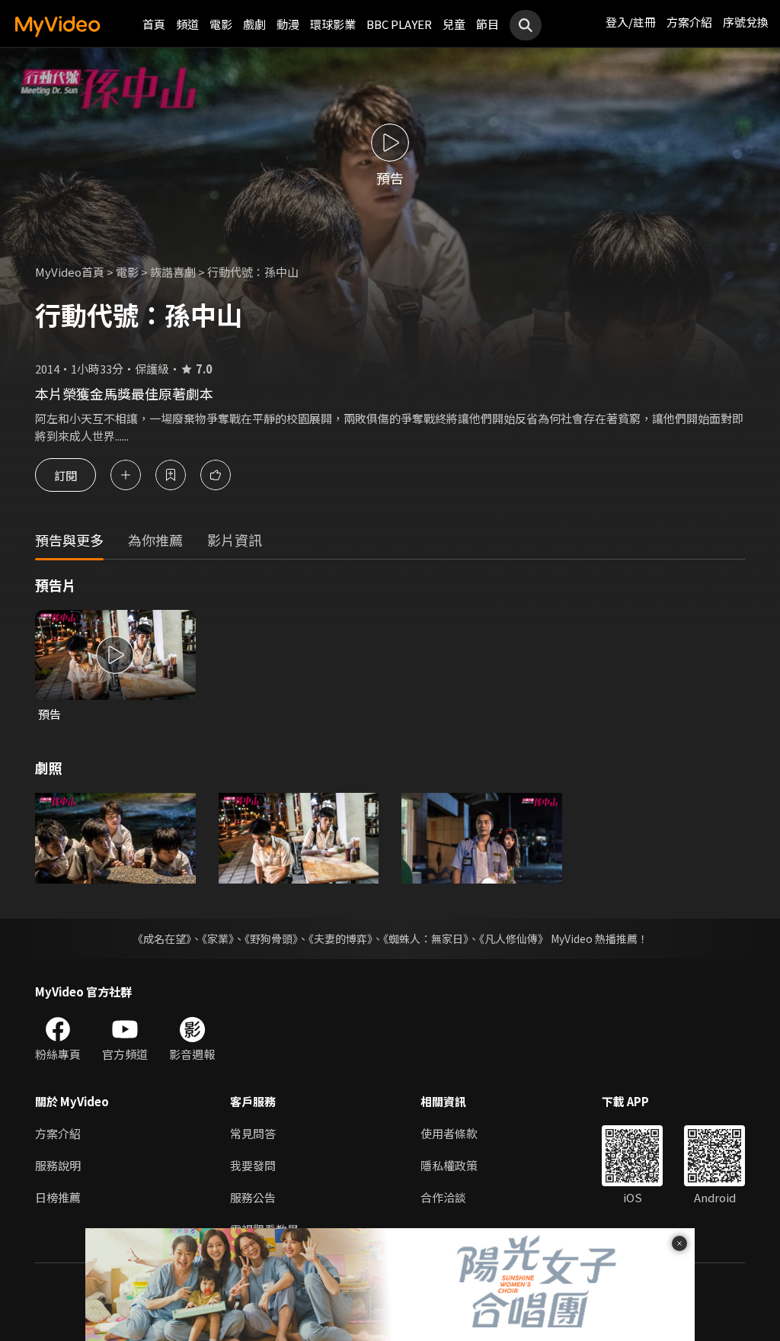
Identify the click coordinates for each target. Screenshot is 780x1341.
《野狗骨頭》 (271, 938)
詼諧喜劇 (173, 272)
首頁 (153, 24)
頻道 (187, 24)
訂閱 (65, 475)
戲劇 (254, 24)
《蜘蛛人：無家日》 (425, 938)
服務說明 (58, 1165)
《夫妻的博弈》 (340, 938)
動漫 (288, 24)
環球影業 (333, 24)
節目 (487, 24)
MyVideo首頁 (69, 272)
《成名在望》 (162, 938)
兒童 (454, 24)
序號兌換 (746, 22)
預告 (49, 714)
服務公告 (253, 1197)
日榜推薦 (58, 1197)
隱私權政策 (449, 1165)
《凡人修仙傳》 (513, 938)
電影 (220, 24)
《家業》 (218, 938)
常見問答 (253, 1133)
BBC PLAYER (399, 24)
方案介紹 (689, 22)
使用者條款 (449, 1133)
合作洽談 (443, 1197)
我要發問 (253, 1165)
